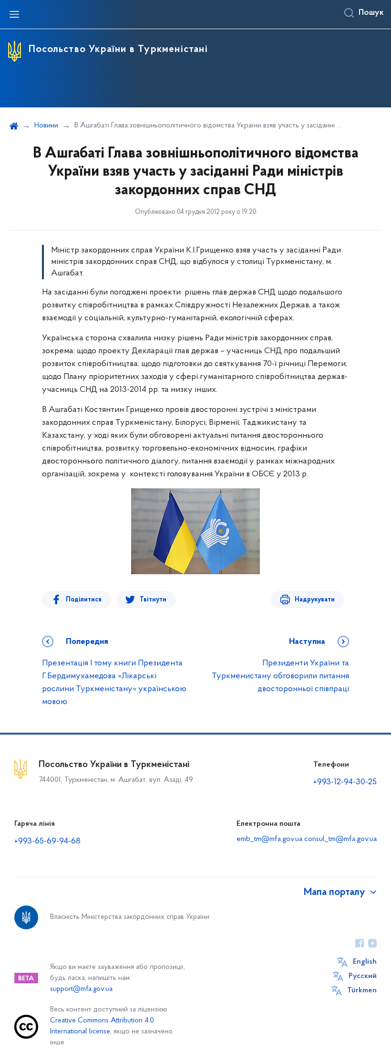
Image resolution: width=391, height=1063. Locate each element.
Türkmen (362, 990)
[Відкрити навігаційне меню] (14, 14)
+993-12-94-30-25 (345, 782)
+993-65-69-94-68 (47, 841)
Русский (363, 976)
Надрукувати (315, 599)
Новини (46, 125)
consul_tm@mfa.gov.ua (340, 839)
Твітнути (153, 599)
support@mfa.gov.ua (81, 989)
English (365, 962)
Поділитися (84, 599)
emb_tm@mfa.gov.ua (269, 839)
